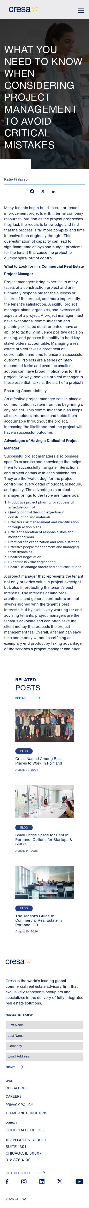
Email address (10, 1054)
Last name (8, 1033)
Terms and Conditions (26, 1112)
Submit (10, 1067)
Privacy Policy (19, 1104)
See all (21, 698)
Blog (24, 751)
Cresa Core (17, 1088)
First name (8, 1023)
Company (7, 1044)
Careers (14, 1096)
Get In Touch (18, 1173)
